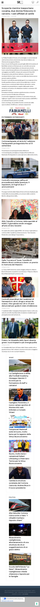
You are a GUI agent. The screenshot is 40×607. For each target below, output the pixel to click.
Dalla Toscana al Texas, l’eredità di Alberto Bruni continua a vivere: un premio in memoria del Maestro (20, 262)
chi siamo (25, 594)
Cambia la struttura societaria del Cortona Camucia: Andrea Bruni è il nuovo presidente (19, 484)
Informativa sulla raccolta (7, 600)
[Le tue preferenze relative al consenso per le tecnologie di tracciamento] (37, 604)
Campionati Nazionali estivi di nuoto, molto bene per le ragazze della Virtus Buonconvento (20, 433)
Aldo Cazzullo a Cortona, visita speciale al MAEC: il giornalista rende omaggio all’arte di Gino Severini (19, 223)
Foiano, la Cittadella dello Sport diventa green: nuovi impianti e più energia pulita (19, 341)
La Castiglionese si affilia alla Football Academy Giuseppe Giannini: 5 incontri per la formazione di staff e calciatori (19, 379)
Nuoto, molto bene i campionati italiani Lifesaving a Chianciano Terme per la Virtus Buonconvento (19, 459)
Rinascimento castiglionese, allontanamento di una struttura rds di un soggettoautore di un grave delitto (19, 544)
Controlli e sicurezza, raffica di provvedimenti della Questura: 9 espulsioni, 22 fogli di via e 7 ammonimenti (15, 183)
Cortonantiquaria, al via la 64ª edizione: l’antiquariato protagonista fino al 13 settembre (18, 143)
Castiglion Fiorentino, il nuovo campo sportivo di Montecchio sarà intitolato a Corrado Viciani (19, 407)
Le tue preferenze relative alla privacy (14, 598)
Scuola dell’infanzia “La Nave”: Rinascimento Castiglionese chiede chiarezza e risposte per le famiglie (19, 571)
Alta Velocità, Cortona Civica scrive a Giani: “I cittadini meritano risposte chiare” (18, 516)
